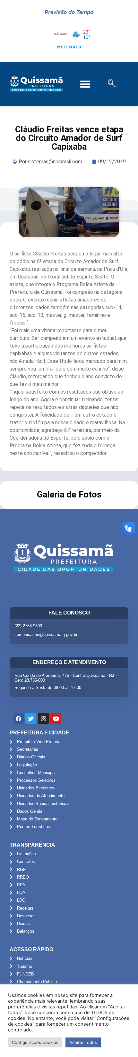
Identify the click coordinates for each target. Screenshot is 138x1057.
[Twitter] (30, 718)
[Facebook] (18, 718)
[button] (85, 83)
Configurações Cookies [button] (35, 1042)
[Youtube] (55, 718)
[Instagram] (43, 718)
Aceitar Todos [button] (83, 1042)
